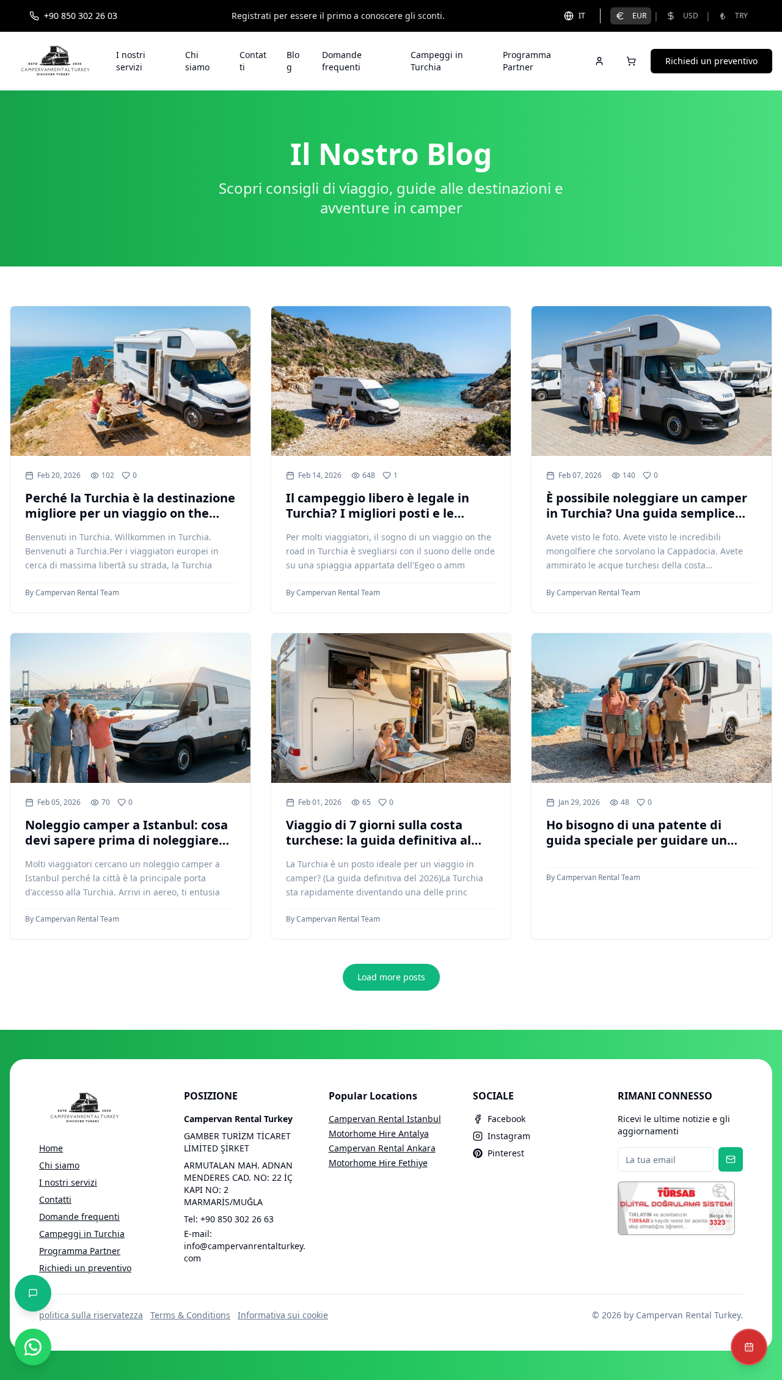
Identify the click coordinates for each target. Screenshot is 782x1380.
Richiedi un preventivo (711, 61)
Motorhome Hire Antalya (379, 1133)
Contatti (252, 61)
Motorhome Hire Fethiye (378, 1163)
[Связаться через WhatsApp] (33, 1347)
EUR (639, 15)
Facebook (506, 1119)
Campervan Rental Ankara (382, 1148)
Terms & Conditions (190, 1315)
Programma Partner (527, 61)
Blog (293, 61)
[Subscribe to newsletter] (730, 1159)
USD (690, 15)
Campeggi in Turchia (437, 61)
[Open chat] (33, 1293)
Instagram (509, 1136)
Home (51, 1148)
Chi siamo (197, 61)
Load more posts (391, 977)
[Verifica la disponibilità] (749, 1347)
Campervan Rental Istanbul (385, 1119)
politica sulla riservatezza (91, 1315)
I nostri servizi (130, 61)
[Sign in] (599, 61)
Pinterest (506, 1153)
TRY (741, 15)
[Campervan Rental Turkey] (55, 61)
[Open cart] (631, 61)
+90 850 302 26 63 (237, 1219)
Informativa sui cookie (283, 1315)
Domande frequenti (342, 61)
